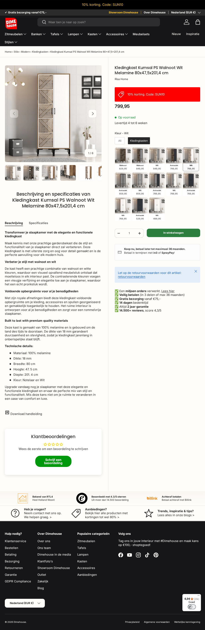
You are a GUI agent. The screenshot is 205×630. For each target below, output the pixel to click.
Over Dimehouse (155, 12)
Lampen (82, 554)
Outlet (41, 575)
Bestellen (11, 548)
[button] (197, 22)
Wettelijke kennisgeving (187, 622)
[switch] (192, 606)
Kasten (82, 561)
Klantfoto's (45, 561)
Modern (25, 51)
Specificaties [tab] (38, 223)
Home (8, 51)
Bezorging (12, 561)
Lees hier (168, 291)
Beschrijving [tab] (14, 223)
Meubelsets (141, 34)
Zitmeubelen (86, 541)
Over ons (43, 541)
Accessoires (86, 568)
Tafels (81, 548)
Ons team (44, 548)
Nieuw (176, 34)
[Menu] (198, 596)
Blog (40, 588)
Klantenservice (15, 541)
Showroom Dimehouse (123, 12)
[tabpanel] (53, 315)
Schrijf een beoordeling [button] (53, 461)
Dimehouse (20, 622)
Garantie (11, 575)
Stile (16, 51)
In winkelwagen (173, 232)
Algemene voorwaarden (157, 622)
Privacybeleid (132, 622)
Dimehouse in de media (54, 554)
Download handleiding (26, 414)
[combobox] (98, 22)
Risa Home (121, 79)
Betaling (10, 554)
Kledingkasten (40, 51)
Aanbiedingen (87, 575)
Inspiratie (192, 34)
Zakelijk (42, 581)
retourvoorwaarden (131, 276)
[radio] (120, 140)
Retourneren (14, 568)
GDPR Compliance (18, 581)
